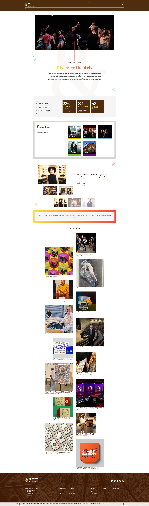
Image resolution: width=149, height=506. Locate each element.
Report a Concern (85, 502)
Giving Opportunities (95, 491)
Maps (52, 502)
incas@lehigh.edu (30, 493)
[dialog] (74, 504)
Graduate (71, 488)
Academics (61, 493)
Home (35, 56)
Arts (81, 488)
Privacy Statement (19, 504)
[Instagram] (115, 481)
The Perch (41, 502)
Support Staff (116, 488)
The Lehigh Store (57, 502)
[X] (120, 481)
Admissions (71, 491)
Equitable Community (34, 502)
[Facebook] (112, 481)
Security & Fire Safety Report (113, 502)
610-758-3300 (29, 495)
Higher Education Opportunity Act (94, 502)
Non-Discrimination (104, 502)
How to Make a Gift (95, 493)
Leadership (104, 488)
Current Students (62, 495)
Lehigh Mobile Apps (77, 502)
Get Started (61, 491)
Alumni (93, 488)
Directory (45, 502)
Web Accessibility (70, 502)
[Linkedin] (117, 481)
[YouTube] (123, 481)
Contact (49, 502)
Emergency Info (63, 502)
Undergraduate (62, 488)
